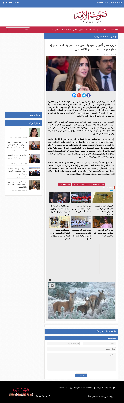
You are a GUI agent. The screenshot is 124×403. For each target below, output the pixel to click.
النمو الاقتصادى (64, 184)
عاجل (105, 29)
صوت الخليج (75, 387)
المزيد (55, 29)
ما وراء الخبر (78, 29)
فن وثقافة (97, 29)
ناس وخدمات (63, 387)
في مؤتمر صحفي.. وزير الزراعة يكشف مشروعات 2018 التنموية (17, 184)
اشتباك (88, 29)
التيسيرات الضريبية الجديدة (81, 184)
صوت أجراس (22, 129)
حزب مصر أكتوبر (98, 184)
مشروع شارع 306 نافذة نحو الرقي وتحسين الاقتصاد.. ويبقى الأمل (17, 171)
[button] (50, 280)
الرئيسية (112, 29)
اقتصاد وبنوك (66, 29)
